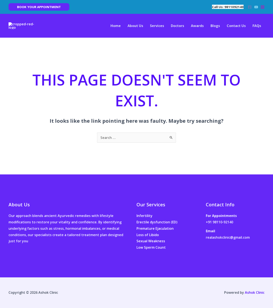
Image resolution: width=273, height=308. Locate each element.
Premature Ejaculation (155, 228)
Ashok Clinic (254, 292)
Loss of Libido (147, 234)
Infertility (144, 215)
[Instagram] (262, 7)
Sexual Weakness (150, 241)
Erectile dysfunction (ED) (156, 222)
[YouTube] (256, 7)
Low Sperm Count (151, 247)
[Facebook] (250, 7)
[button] (39, 7)
